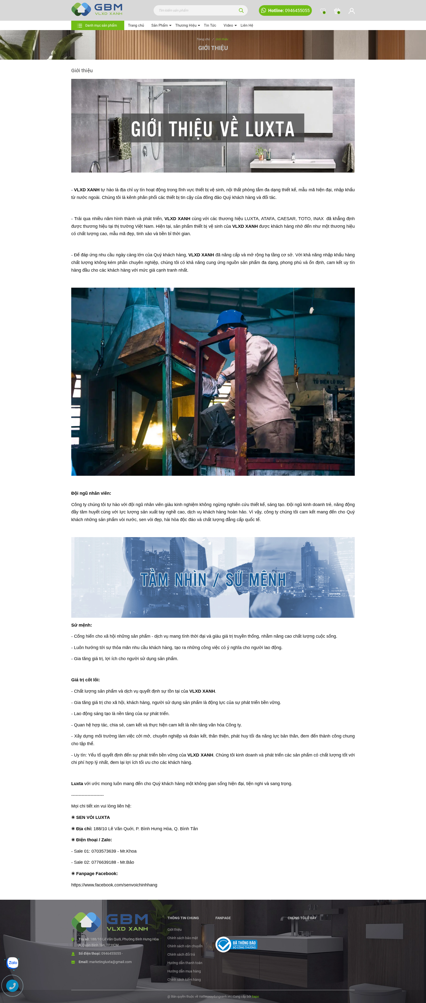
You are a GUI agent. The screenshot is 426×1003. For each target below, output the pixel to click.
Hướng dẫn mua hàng (184, 971)
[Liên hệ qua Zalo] (12, 963)
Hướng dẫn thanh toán (184, 963)
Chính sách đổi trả (181, 954)
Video (228, 25)
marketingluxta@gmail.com (110, 962)
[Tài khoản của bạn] (352, 11)
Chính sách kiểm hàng (184, 980)
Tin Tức (210, 25)
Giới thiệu (174, 930)
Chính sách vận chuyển (185, 946)
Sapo (255, 996)
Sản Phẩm (159, 25)
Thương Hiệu (185, 25)
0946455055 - (112, 953)
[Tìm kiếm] (241, 10)
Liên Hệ (247, 25)
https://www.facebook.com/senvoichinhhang (114, 884)
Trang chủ (136, 25)
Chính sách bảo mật (182, 938)
